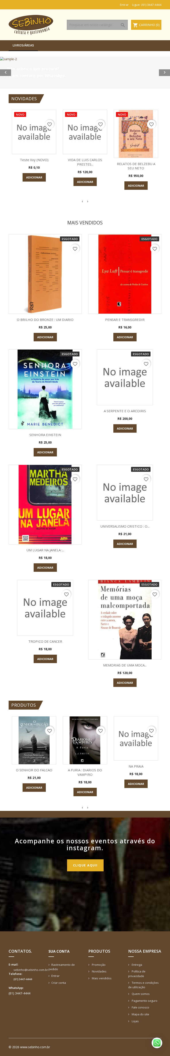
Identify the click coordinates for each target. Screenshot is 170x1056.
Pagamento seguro (144, 1001)
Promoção (98, 965)
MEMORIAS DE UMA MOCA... (125, 665)
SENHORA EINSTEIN (45, 434)
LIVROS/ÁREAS (23, 45)
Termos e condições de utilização (143, 985)
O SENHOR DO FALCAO (34, 770)
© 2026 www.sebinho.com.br (29, 1047)
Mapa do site (140, 1014)
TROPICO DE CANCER (45, 641)
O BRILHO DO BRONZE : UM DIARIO (45, 319)
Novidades (98, 971)
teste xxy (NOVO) (34, 160)
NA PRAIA (136, 766)
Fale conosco (140, 1007)
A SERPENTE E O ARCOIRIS (125, 411)
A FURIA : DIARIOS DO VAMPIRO (85, 772)
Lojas (135, 1021)
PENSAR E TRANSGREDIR (125, 319)
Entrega (136, 965)
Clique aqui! (85, 865)
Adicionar (34, 177)
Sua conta (59, 951)
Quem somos (140, 994)
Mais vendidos (101, 978)
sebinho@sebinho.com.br (31, 970)
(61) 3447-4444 (151, 5)
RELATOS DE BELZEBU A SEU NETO (136, 166)
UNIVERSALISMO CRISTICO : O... (124, 526)
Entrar (55, 976)
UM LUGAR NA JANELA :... (45, 550)
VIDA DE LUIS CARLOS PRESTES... (85, 162)
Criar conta (58, 983)
